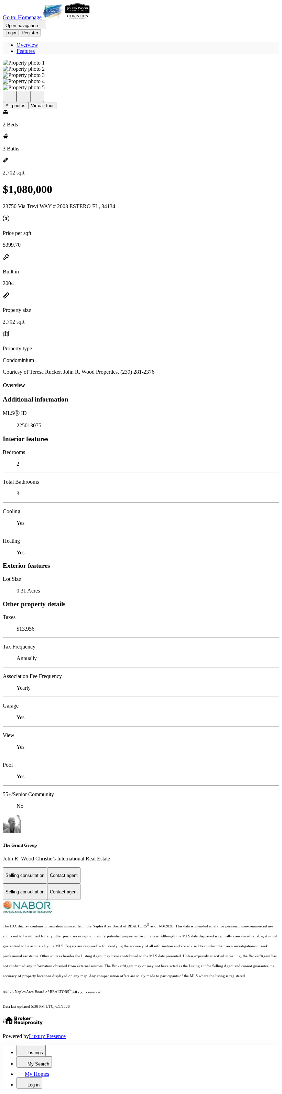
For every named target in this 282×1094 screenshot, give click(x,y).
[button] (141, 63)
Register (30, 32)
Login (11, 32)
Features (26, 51)
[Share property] (37, 96)
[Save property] (23, 96)
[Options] (10, 96)
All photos (15, 105)
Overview (27, 45)
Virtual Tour (42, 105)
